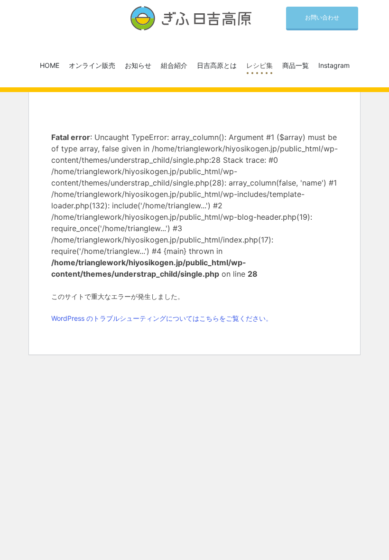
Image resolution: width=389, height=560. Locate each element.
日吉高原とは (217, 65)
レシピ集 (259, 65)
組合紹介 (174, 65)
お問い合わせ (322, 17)
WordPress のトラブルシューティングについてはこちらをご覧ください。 (161, 318)
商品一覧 (295, 65)
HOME (49, 65)
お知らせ (138, 65)
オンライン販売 (92, 65)
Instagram (334, 65)
